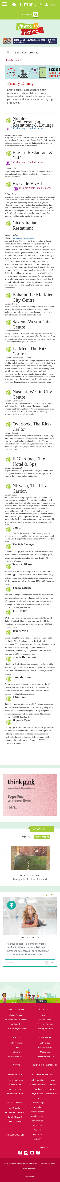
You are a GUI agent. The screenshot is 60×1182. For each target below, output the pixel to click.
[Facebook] (21, 5)
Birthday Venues (52, 1094)
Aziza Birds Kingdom (37, 1127)
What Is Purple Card (15, 1080)
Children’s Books (37, 1085)
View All (26, 837)
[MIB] (30, 29)
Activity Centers (37, 1116)
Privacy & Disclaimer (48, 1163)
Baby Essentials (37, 1080)
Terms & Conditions (30, 1168)
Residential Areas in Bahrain (16, 1020)
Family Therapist (15, 1117)
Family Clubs (15, 1024)
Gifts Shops (37, 1089)
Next (53, 853)
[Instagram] (26, 5)
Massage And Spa (15, 1056)
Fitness (16, 1047)
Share (52, 963)
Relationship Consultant (15, 1112)
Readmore (11, 963)
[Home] (14, 5)
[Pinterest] (36, 5)
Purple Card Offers (15, 1094)
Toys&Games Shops (37, 1096)
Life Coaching (15, 1121)
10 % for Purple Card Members (27, 128)
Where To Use (15, 1085)
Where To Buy (15, 1089)
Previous (6, 853)
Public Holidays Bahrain (16, 1029)
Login (53, 5)
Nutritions (16, 1052)
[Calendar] (41, 5)
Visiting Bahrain (15, 1015)
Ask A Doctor (15, 1108)
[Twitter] (31, 5)
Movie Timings (37, 1112)
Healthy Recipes (16, 1043)
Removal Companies (52, 1087)
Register (27, 14)
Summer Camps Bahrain (37, 1105)
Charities (52, 1080)
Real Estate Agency (37, 1136)
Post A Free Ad (42, 837)
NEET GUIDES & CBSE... (30, 875)
